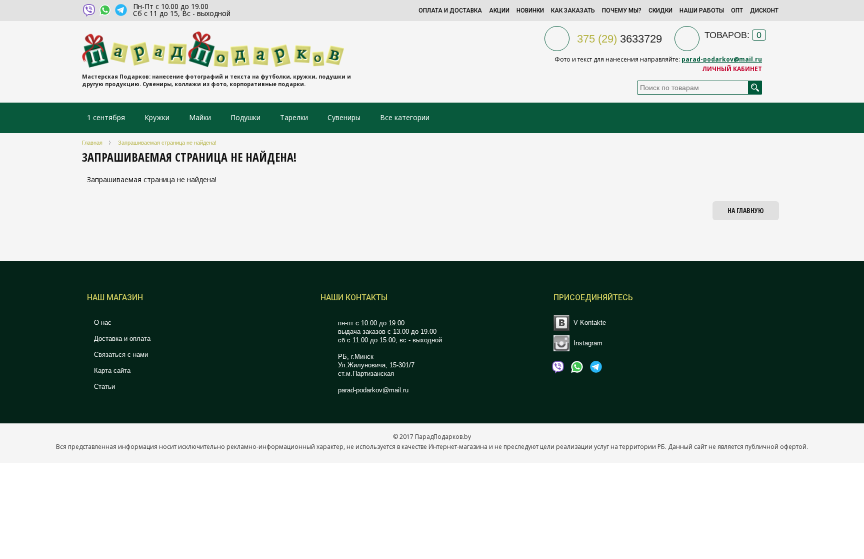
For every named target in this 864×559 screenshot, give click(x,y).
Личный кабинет (732, 69)
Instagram (588, 342)
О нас (102, 322)
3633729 (619, 39)
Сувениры (344, 117)
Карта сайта (111, 370)
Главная (92, 143)
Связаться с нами (120, 354)
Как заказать (573, 10)
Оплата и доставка (450, 10)
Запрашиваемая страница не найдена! (167, 143)
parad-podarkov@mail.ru (722, 59)
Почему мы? (622, 10)
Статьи (103, 386)
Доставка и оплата (121, 338)
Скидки (660, 10)
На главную (746, 210)
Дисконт (764, 10)
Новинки (530, 10)
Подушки (245, 117)
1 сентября (106, 117)
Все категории (405, 117)
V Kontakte (590, 322)
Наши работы (702, 10)
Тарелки (294, 117)
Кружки (158, 117)
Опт (737, 10)
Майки (200, 117)
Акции (499, 10)
